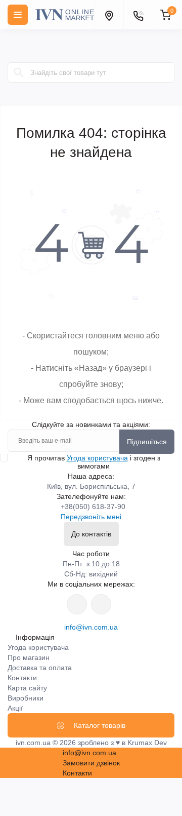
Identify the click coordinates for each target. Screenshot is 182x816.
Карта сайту (27, 688)
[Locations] (108, 14)
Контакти (22, 678)
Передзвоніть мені (91, 517)
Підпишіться (147, 442)
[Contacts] (138, 14)
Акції (15, 708)
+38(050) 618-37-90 (93, 506)
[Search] (19, 72)
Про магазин (29, 657)
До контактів (91, 534)
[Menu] (18, 15)
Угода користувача (97, 458)
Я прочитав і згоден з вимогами (93, 462)
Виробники (25, 698)
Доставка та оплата (40, 668)
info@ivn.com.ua (91, 627)
